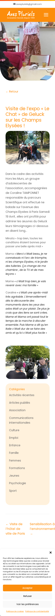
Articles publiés (19, 403)
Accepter (27, 588)
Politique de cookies (15, 611)
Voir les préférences (27, 604)
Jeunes (14, 476)
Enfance (14, 445)
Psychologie (17, 483)
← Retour (12, 92)
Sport (13, 491)
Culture (14, 430)
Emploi (13, 438)
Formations (17, 468)
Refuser (27, 596)
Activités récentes (21, 395)
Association (17, 410)
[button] (50, 552)
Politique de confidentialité (37, 611)
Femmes (15, 461)
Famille (14, 453)
